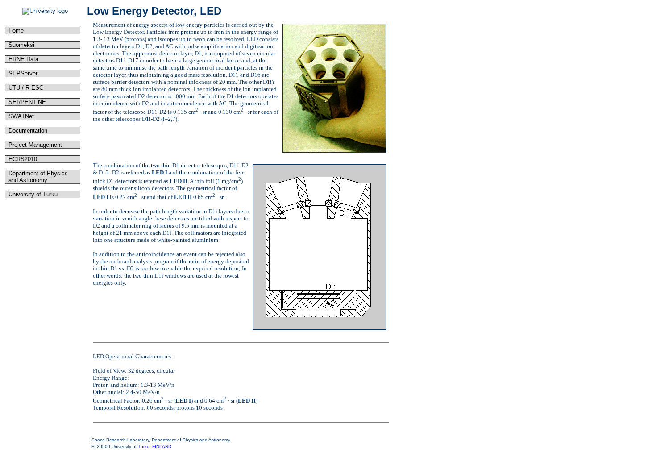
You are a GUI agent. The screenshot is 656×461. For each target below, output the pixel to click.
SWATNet (20, 116)
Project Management (34, 144)
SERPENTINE (26, 102)
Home (15, 30)
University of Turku (32, 194)
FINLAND (161, 446)
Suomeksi (20, 45)
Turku (143, 446)
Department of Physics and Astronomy (37, 176)
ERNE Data (22, 59)
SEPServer (22, 73)
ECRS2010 (22, 159)
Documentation (27, 130)
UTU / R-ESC (25, 87)
